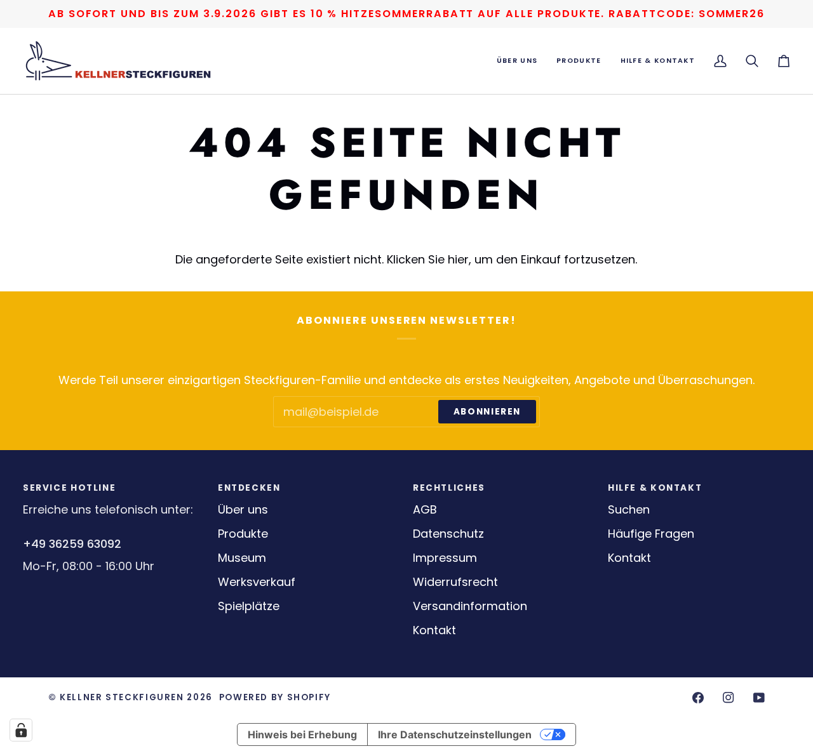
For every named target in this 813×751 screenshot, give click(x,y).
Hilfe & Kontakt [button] (655, 488)
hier (458, 259)
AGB (425, 509)
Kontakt (434, 630)
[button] (517, 61)
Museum (242, 558)
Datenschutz (448, 534)
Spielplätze (248, 606)
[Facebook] (698, 697)
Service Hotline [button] (69, 488)
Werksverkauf (256, 582)
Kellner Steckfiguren (122, 697)
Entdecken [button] (249, 488)
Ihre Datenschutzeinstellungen (455, 734)
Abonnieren (487, 412)
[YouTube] (759, 697)
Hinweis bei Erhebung (302, 734)
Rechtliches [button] (449, 488)
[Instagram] (728, 697)
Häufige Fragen (651, 534)
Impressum (445, 558)
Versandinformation (470, 606)
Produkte (243, 534)
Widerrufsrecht (455, 582)
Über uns (243, 509)
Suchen (629, 509)
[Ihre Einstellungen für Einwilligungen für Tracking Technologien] (21, 730)
